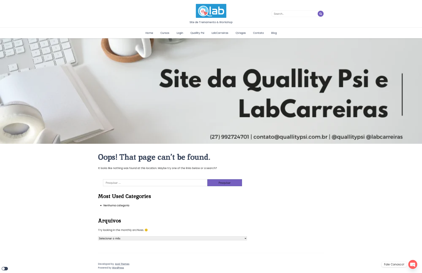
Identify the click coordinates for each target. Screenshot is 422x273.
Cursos (164, 33)
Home (149, 33)
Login (180, 33)
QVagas (241, 33)
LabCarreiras (219, 33)
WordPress (118, 267)
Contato (258, 33)
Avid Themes (122, 264)
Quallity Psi (197, 33)
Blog (274, 33)
